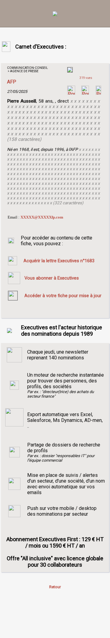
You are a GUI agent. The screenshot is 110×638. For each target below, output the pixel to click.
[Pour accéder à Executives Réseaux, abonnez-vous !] (71, 93)
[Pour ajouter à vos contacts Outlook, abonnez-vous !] (85, 93)
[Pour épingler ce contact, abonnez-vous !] (98, 93)
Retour (55, 587)
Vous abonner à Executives (51, 278)
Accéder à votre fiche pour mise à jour (62, 295)
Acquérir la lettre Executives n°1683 (59, 260)
